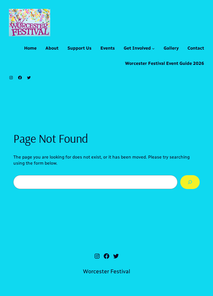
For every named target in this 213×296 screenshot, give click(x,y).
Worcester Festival (106, 271)
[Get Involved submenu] (153, 48)
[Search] (190, 182)
